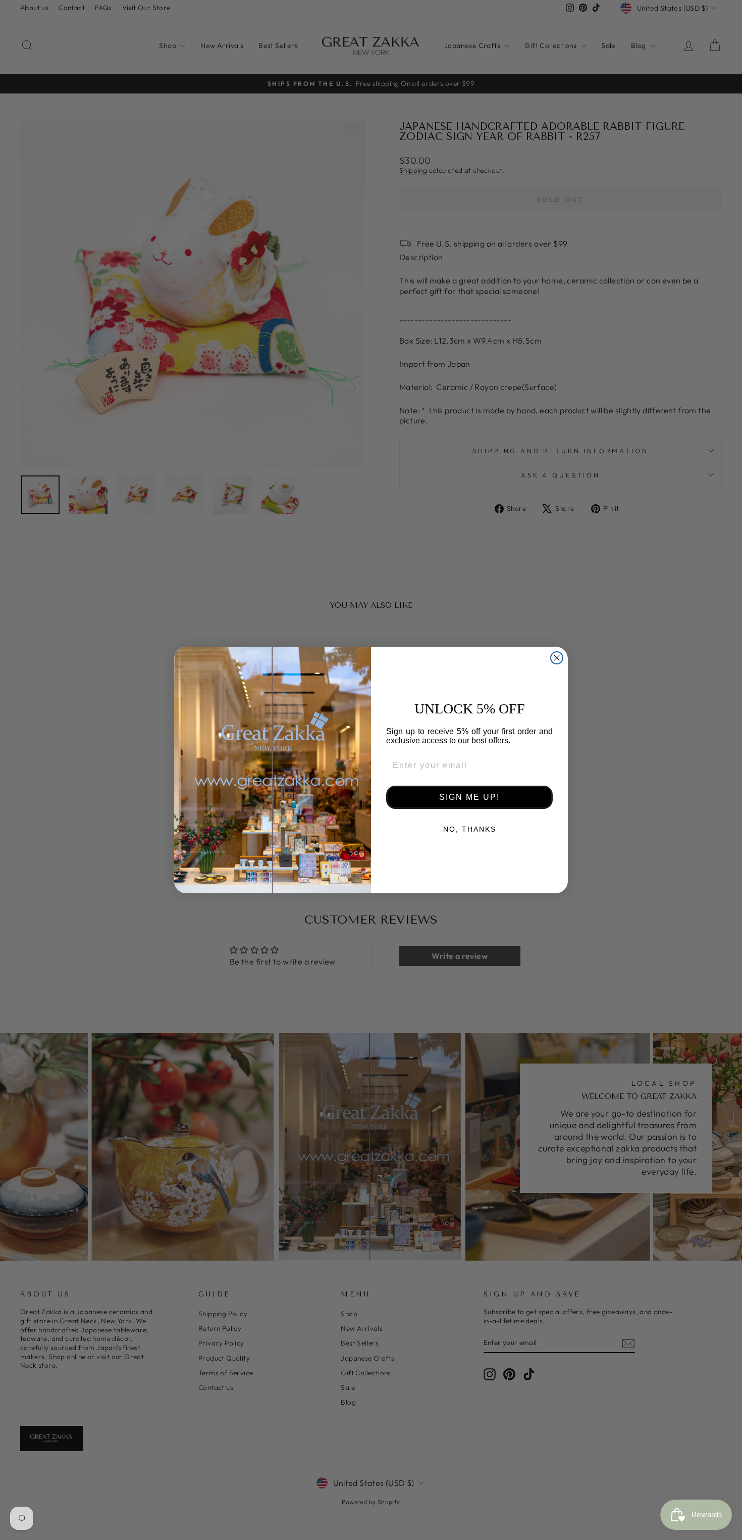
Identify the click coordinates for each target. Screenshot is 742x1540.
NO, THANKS (469, 829)
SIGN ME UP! (469, 797)
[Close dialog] (557, 658)
